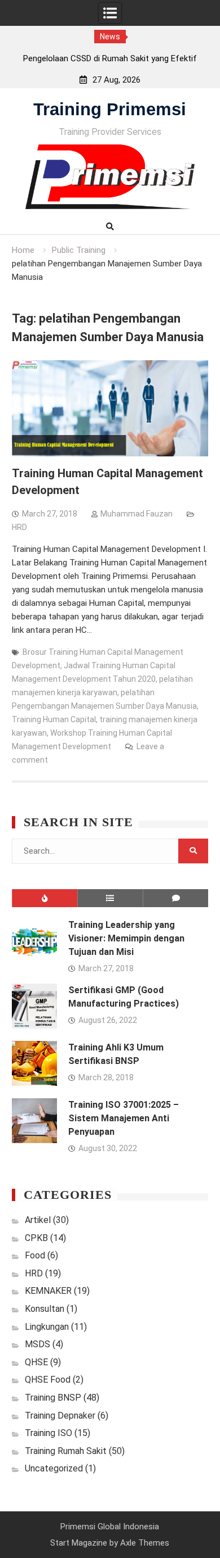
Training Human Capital (54, 719)
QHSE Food (48, 1379)
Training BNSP (53, 1397)
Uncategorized (54, 1468)
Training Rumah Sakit (66, 1451)
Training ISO (48, 1433)
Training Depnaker (60, 1415)
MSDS (37, 1344)
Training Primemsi (109, 109)
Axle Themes (144, 1543)
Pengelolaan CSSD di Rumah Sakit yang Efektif (110, 58)
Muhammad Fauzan (136, 513)
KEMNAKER (48, 1290)
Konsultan (44, 1308)
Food (35, 1255)
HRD (19, 527)
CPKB (36, 1238)
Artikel (38, 1220)
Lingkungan (47, 1326)
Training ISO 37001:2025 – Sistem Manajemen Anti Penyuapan (123, 1118)
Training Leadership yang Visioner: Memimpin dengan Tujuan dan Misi (126, 938)
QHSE (36, 1362)
